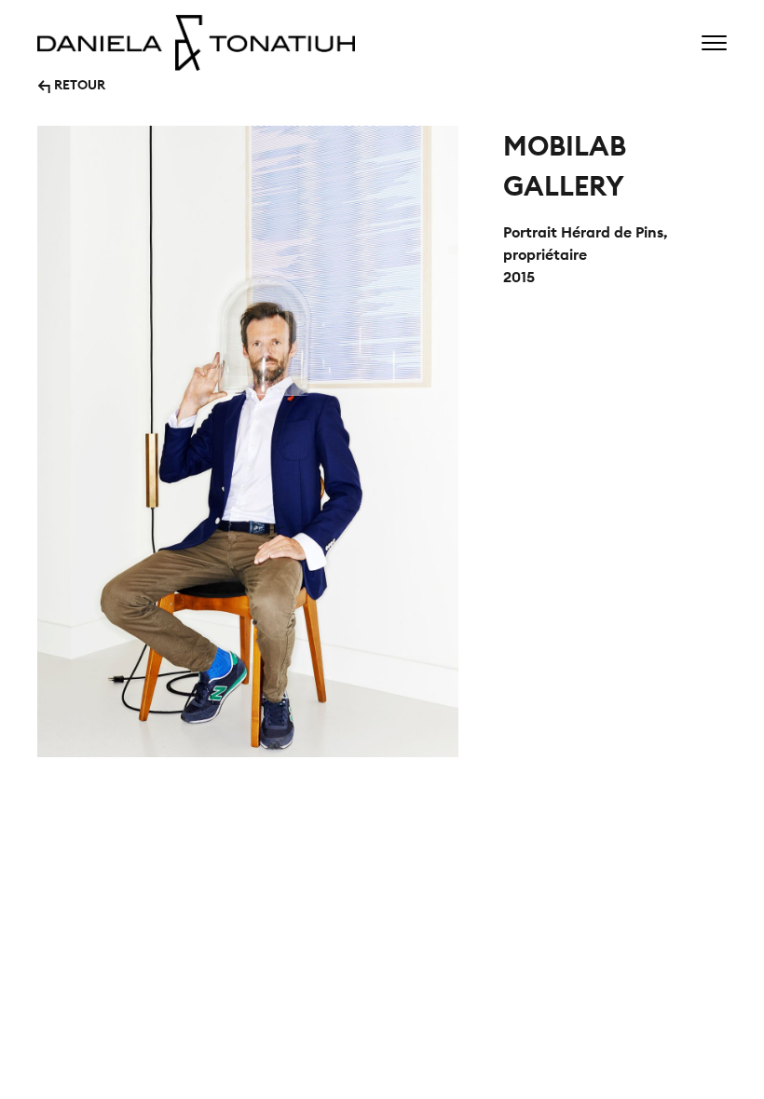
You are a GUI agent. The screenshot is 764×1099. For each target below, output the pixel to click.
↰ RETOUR (71, 83)
